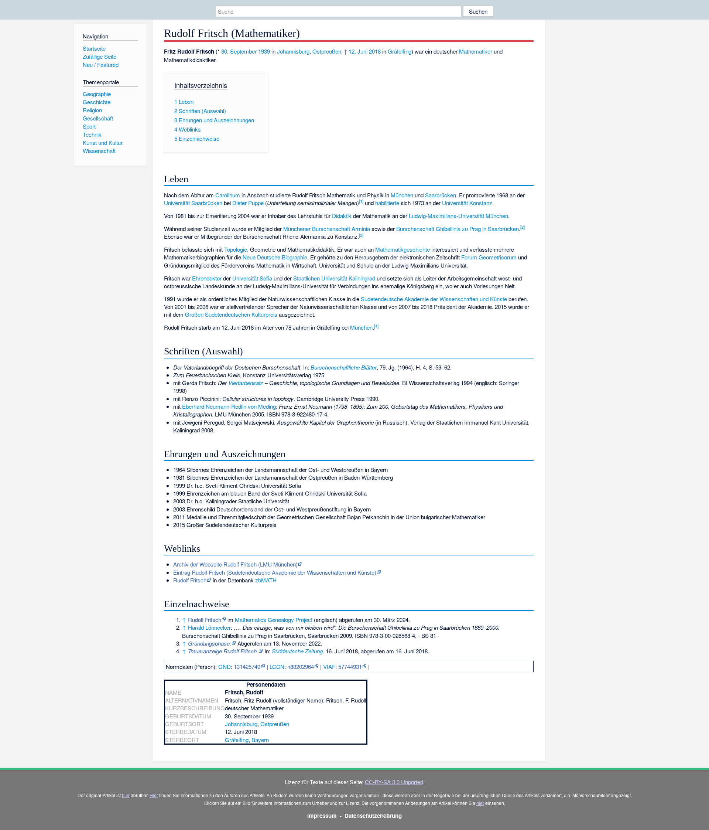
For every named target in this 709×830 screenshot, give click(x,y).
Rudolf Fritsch (189, 580)
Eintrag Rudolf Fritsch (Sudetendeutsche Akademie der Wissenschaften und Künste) (274, 572)
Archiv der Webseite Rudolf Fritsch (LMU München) (235, 564)
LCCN (277, 666)
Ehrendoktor (207, 278)
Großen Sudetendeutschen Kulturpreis (231, 314)
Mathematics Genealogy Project (273, 619)
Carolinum (227, 195)
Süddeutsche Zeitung (297, 651)
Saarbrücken (440, 195)
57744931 (350, 666)
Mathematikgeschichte (402, 249)
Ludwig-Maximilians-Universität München (458, 216)
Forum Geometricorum (489, 257)
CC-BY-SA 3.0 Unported (394, 782)
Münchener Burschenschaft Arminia (326, 228)
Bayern (260, 740)
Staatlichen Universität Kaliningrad (334, 278)
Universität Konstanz (467, 203)
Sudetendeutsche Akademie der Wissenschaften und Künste (434, 299)
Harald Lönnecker (209, 627)
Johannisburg (293, 51)
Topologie (235, 249)
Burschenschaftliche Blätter (344, 367)
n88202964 (300, 666)
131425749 (247, 666)
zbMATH (266, 580)
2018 (375, 51)
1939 (264, 51)
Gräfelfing (399, 51)
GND (224, 666)
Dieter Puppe (248, 203)
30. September (239, 51)
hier (126, 795)
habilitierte (387, 203)
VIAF (329, 666)
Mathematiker (475, 51)
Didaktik (342, 216)
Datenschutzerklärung (373, 816)
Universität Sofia (252, 278)
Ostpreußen (326, 51)
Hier (154, 795)
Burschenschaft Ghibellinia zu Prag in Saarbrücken (457, 228)
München (402, 195)
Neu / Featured (101, 64)
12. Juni (358, 51)
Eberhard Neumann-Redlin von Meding (229, 406)
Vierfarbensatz (245, 383)
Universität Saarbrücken (193, 203)
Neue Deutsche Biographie (275, 257)
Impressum (322, 816)
